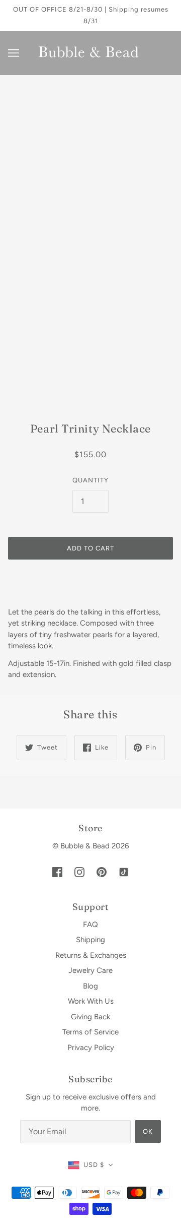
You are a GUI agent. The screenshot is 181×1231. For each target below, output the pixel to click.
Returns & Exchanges (90, 955)
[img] (57, 871)
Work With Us (91, 1001)
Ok (148, 1131)
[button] (90, 1165)
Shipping (90, 939)
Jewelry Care (90, 970)
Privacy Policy (90, 1047)
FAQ (90, 924)
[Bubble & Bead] (90, 52)
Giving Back (90, 1016)
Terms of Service (90, 1031)
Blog (90, 986)
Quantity (90, 480)
